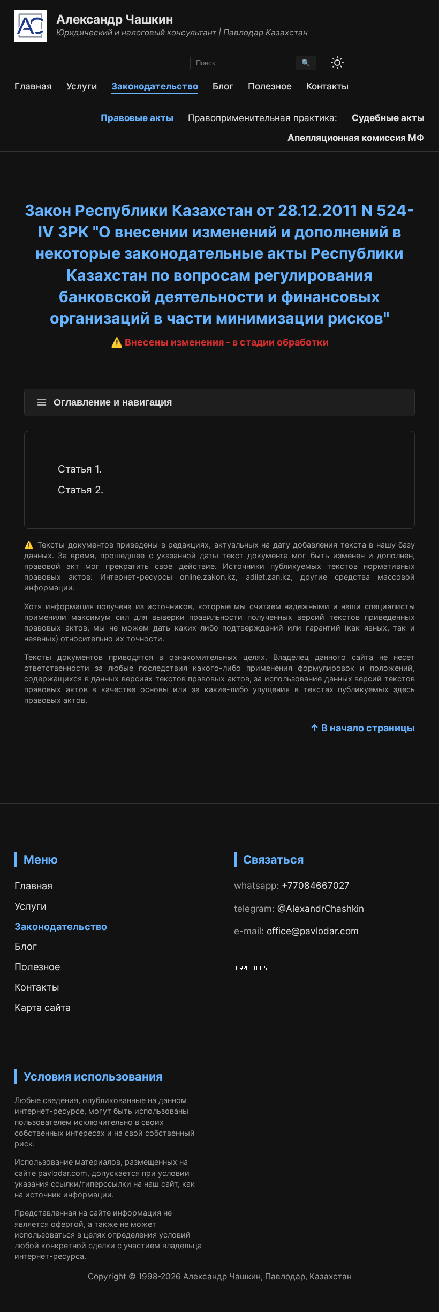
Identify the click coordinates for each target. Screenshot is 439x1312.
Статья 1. (80, 469)
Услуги (81, 86)
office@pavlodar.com (313, 930)
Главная (33, 86)
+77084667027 (316, 885)
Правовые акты (137, 117)
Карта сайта (42, 1007)
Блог (223, 86)
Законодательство (154, 86)
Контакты (327, 86)
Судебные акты (388, 117)
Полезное (270, 86)
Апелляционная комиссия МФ (356, 137)
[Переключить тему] (337, 62)
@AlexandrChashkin (320, 908)
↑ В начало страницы (362, 727)
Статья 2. (80, 490)
